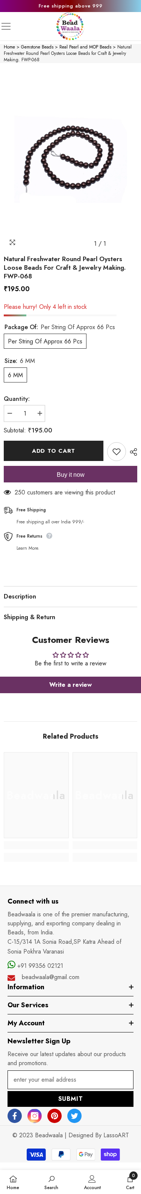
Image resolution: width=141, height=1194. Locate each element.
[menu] (6, 26)
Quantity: (17, 398)
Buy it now (71, 475)
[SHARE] (131, 452)
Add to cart (53, 451)
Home (9, 47)
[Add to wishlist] (116, 451)
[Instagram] (34, 1116)
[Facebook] (15, 1116)
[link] (36, 845)
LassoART (116, 1135)
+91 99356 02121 (39, 965)
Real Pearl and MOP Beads (85, 47)
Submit (70, 1098)
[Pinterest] (54, 1116)
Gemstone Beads (37, 47)
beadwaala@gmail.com (50, 977)
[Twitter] (74, 1116)
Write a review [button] (70, 684)
